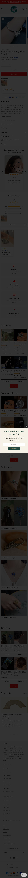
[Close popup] (26, 426)
